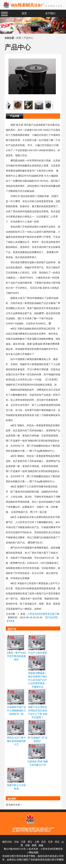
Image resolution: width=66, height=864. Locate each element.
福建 (41, 845)
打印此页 (51, 617)
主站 (16, 841)
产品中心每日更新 (37, 652)
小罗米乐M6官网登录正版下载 (43, 614)
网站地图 (33, 852)
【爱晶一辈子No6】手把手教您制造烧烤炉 (16, 656)
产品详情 (14, 116)
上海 (36, 841)
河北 (57, 841)
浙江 (30, 841)
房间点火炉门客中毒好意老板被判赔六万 (16, 741)
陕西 (34, 845)
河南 (27, 845)
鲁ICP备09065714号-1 (16, 849)
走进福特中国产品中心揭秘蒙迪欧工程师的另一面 (16, 710)
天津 (50, 841)
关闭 (10, 621)
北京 (43, 841)
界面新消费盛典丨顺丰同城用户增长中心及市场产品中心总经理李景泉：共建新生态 (37, 680)
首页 (18, 38)
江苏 (23, 841)
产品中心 (28, 38)
